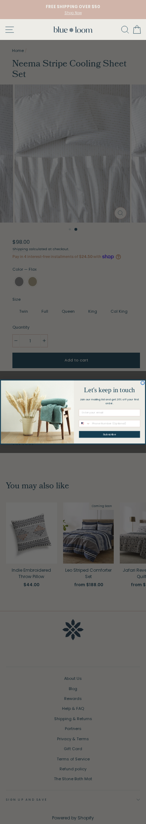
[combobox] (84, 423)
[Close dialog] (143, 383)
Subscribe (109, 434)
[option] (73, 10)
